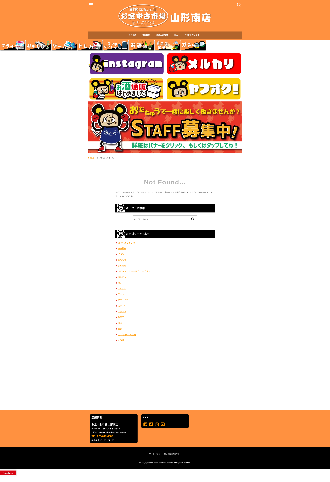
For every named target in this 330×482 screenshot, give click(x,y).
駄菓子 (121, 317)
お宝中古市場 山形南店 (163, 463)
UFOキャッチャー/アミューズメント (135, 271)
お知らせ (122, 260)
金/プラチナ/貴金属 (127, 334)
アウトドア (123, 300)
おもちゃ (122, 277)
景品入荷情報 (162, 35)
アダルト (122, 311)
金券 (120, 329)
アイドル (122, 288)
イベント (122, 254)
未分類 (121, 340)
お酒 (120, 323)
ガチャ (121, 283)
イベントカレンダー (192, 35)
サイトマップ (155, 454)
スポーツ (122, 306)
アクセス (132, 35)
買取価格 (146, 35)
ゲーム (121, 294)
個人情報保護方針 (172, 454)
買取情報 (122, 248)
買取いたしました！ (127, 243)
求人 (176, 35)
